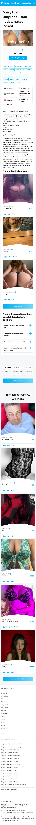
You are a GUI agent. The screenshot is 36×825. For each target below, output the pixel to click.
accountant (18, 66)
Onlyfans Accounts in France (9, 761)
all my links (28, 66)
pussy (18, 79)
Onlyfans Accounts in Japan (9, 767)
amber (3, 719)
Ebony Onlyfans (20, 70)
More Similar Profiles (18, 679)
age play (13, 375)
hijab (19, 76)
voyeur (13, 82)
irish (24, 76)
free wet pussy (13, 73)
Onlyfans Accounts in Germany (10, 764)
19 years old (17, 367)
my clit (12, 79)
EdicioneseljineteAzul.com (18, 3)
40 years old (18, 371)
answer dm (4, 728)
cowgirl (12, 70)
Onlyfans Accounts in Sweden (10, 776)
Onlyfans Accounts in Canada (10, 750)
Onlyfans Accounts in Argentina (10, 755)
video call (6, 82)
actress (6, 375)
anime (3, 725)
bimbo (5, 70)
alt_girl (30, 375)
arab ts (3, 731)
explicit (29, 70)
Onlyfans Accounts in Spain (9, 773)
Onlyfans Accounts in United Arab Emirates (13, 785)
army (2, 734)
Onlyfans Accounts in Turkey (9, 782)
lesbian (6, 79)
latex (28, 76)
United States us (8, 66)
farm (5, 73)
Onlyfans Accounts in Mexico (9, 779)
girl (20, 73)
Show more (18, 381)
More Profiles (18, 306)
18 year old (8, 367)
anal (2, 722)
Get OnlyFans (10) (18, 58)
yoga (19, 82)
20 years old (27, 367)
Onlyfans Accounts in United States (11, 744)
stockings (24, 79)
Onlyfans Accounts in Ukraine (9, 753)
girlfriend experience (9, 76)
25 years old (7, 371)
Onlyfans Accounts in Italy (9, 770)
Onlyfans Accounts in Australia (10, 758)
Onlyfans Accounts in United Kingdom (12, 747)
